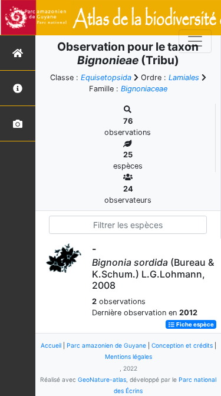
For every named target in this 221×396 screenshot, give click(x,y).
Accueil (51, 345)
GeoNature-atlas (102, 379)
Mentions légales (128, 356)
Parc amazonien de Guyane (106, 345)
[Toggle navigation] (195, 41)
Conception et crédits (182, 345)
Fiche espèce (194, 324)
